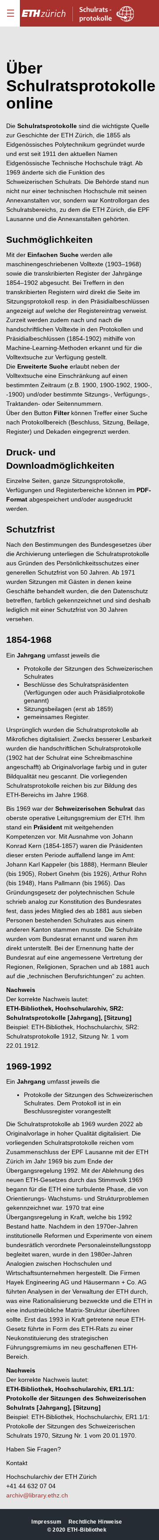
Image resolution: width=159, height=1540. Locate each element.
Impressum (46, 1522)
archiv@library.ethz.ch (37, 1495)
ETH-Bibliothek (86, 1530)
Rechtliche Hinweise (95, 1522)
